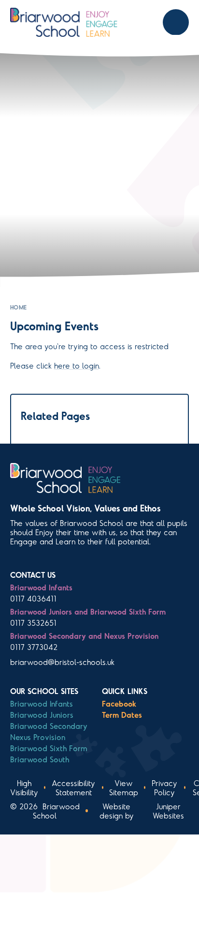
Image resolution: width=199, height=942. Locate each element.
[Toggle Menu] (176, 22)
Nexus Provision (37, 736)
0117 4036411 (33, 598)
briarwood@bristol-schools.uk (62, 661)
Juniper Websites (168, 811)
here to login (76, 365)
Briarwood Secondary (48, 725)
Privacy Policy (164, 787)
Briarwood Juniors (41, 714)
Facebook (119, 703)
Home (18, 307)
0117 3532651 (33, 622)
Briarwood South (39, 759)
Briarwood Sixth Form (48, 748)
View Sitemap (123, 787)
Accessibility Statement (73, 787)
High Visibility (24, 787)
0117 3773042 (33, 646)
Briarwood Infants (41, 703)
